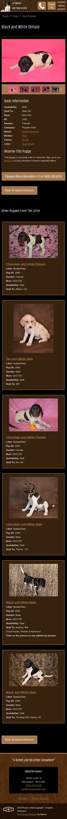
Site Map (22, 798)
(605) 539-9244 (53, 176)
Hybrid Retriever (30, 131)
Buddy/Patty (28, 144)
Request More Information (20, 176)
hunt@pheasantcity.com (33, 789)
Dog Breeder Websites (27, 814)
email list (8, 160)
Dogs (15, 16)
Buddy (25, 139)
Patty (24, 135)
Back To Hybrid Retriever (19, 190)
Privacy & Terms (40, 798)
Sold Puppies (29, 16)
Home (5, 16)
